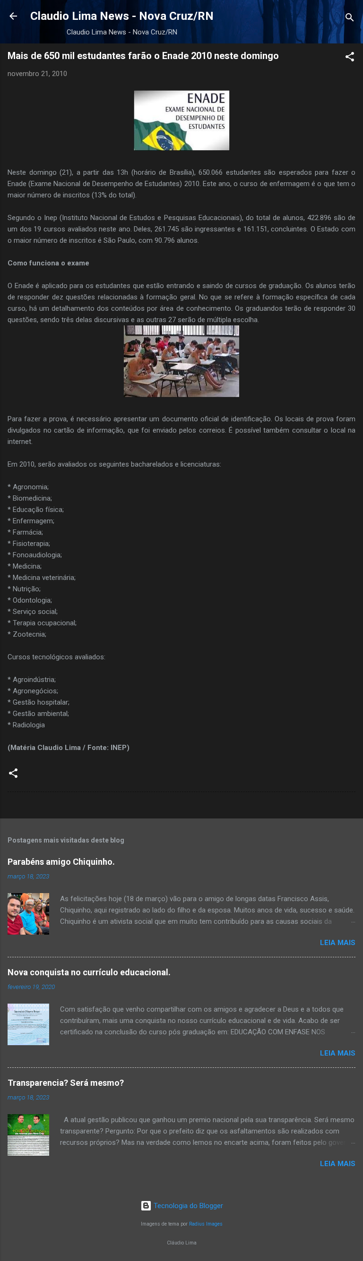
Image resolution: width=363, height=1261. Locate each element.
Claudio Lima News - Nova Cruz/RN (122, 16)
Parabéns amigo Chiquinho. (61, 862)
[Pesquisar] (349, 19)
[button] (349, 58)
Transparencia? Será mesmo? (66, 1083)
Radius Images (206, 1224)
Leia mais (337, 942)
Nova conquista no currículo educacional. (89, 972)
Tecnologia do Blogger (187, 1205)
